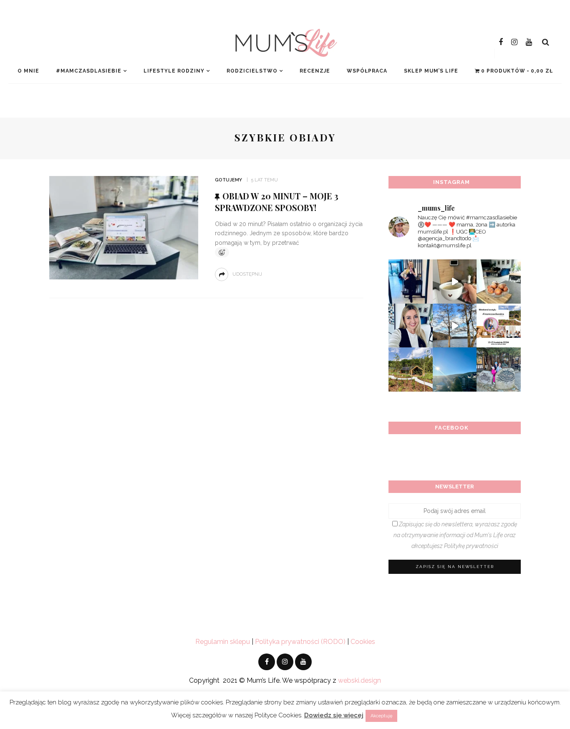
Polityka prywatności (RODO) (300, 642)
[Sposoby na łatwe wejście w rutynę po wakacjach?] (455, 369)
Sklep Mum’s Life (431, 71)
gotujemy (228, 180)
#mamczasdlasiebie (88, 71)
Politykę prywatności (471, 546)
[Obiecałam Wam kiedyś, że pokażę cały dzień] (455, 281)
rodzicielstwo (252, 71)
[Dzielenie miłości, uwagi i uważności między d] (499, 369)
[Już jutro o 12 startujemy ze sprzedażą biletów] (499, 326)
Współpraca (367, 71)
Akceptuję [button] (381, 716)
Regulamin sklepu (222, 642)
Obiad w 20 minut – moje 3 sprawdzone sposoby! (276, 201)
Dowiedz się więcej (333, 715)
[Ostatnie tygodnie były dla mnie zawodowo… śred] (410, 326)
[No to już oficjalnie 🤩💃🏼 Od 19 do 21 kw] (410, 369)
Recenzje (315, 71)
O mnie (28, 71)
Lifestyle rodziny (174, 71)
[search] (545, 42)
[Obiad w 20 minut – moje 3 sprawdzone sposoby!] (123, 227)
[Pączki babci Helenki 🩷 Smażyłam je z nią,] (499, 281)
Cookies (363, 642)
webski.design (359, 680)
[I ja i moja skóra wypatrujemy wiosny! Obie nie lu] (455, 326)
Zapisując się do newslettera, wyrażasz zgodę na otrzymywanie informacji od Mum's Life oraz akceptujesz (455, 535)
